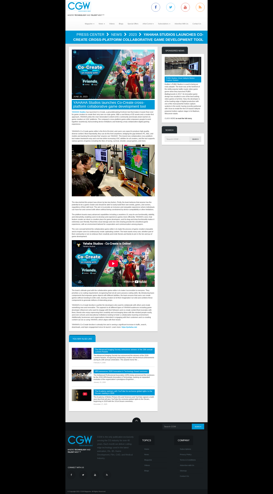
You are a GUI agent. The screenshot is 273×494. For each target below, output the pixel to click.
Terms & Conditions (188, 460)
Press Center (90, 34)
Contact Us (197, 24)
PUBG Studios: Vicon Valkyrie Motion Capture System (180, 79)
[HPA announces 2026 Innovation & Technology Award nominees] (81, 375)
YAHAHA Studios (79, 112)
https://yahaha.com (129, 327)
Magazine (148, 460)
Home (146, 449)
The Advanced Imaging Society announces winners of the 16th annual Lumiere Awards (123, 351)
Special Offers (133, 24)
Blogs (121, 24)
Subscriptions (185, 449)
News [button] (101, 24)
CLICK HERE (170, 118)
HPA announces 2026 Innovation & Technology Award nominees (121, 371)
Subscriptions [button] (163, 24)
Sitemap (183, 471)
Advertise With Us (181, 24)
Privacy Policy (186, 455)
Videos (112, 24)
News (117, 34)
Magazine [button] (89, 24)
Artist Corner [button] (147, 24)
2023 (133, 34)
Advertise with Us (187, 465)
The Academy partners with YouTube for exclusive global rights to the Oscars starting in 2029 (123, 392)
